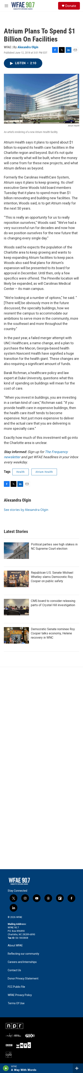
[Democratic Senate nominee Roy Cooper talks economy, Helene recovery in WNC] (16, 635)
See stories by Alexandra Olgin (26, 510)
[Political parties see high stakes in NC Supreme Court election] (16, 550)
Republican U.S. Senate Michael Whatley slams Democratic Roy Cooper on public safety (52, 577)
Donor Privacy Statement (23, 978)
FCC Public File (16, 986)
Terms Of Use (16, 1003)
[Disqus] (41, 719)
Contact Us (14, 970)
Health (20, 471)
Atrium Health (44, 471)
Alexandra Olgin (28, 47)
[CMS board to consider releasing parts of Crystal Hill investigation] (16, 607)
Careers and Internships (22, 962)
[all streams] (78, 1068)
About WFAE (15, 945)
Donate (70, 5)
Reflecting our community (23, 953)
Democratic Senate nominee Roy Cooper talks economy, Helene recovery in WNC (53, 633)
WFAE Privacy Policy (20, 995)
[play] (5, 1068)
